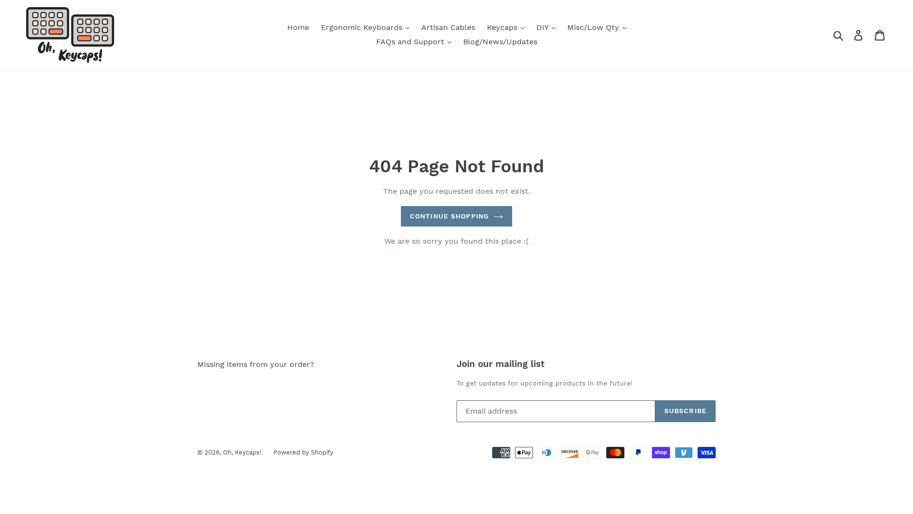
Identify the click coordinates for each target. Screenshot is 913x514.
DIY (543, 27)
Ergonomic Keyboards (363, 27)
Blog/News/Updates (500, 41)
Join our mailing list (500, 364)
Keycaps (503, 27)
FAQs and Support (411, 41)
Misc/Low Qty (594, 27)
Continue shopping (449, 216)
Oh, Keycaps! (242, 452)
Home (298, 27)
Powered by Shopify (303, 452)
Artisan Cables (448, 27)
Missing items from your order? (255, 364)
